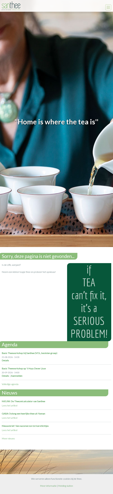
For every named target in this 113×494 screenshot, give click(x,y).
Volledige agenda (10, 384)
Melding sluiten (65, 485)
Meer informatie (48, 485)
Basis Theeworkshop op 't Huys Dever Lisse (24, 368)
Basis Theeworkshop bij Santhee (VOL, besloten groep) (29, 353)
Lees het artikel (9, 405)
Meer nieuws (8, 438)
